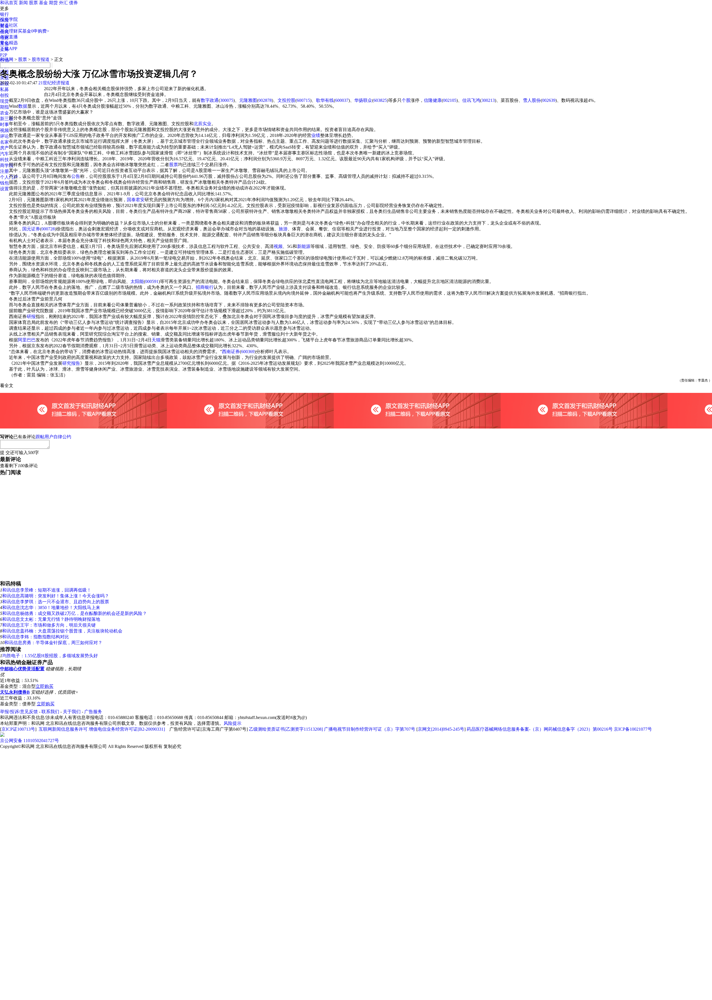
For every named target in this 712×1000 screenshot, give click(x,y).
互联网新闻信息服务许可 (63, 729)
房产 (4, 148)
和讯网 (6, 59)
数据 (22, 106)
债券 (73, 2)
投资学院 (9, 19)
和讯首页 (9, 2)
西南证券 (231, 351)
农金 (4, 112)
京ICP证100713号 (18, 729)
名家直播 (9, 37)
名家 (4, 142)
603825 (380, 100)
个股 (406, 100)
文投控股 (286, 100)
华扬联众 (363, 100)
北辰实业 (202, 123)
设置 (4, 188)
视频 (4, 130)
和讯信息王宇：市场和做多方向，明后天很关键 (49, 625)
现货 (4, 101)
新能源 (303, 246)
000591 (152, 281)
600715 (303, 100)
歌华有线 (325, 100)
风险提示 (232, 723)
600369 (247, 351)
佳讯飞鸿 (471, 100)
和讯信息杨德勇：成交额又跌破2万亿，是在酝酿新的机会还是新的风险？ (74, 613)
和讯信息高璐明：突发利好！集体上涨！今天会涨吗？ (55, 595)
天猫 (156, 340)
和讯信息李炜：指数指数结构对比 (35, 636)
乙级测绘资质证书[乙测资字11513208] (286, 729)
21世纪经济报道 (54, 82)
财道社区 (9, 25)
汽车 (4, 153)
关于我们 (72, 711)
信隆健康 (433, 100)
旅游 (283, 228)
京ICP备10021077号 (633, 729)
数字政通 (210, 100)
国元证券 (31, 228)
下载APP (8, 48)
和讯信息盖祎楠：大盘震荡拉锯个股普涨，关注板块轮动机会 (62, 631)
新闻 (23, 2)
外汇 (63, 2)
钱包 (4, 183)
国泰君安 (136, 199)
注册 (4, 171)
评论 (4, 136)
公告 (75, 176)
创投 (4, 95)
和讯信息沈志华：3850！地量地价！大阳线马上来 (51, 607)
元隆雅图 (248, 100)
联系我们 (50, 711)
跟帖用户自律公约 (53, 436)
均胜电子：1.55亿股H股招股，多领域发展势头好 (50, 655)
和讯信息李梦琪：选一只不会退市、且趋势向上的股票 (55, 601)
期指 (4, 107)
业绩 (315, 135)
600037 (341, 100)
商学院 (6, 165)
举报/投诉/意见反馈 (19, 711)
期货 (53, 2)
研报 (31, 316)
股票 (33, 2)
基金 (43, 2)
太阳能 (137, 281)
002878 (265, 100)
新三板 (6, 118)
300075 (226, 100)
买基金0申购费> (33, 31)
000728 (48, 228)
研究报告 (71, 363)
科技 (4, 159)
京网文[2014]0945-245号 (441, 729)
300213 (488, 100)
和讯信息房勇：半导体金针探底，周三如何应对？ (53, 642)
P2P (3, 55)
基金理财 (9, 31)
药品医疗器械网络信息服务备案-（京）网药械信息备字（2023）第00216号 (540, 729)
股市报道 (41, 59)
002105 (449, 100)
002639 (548, 100)
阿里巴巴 (27, 340)
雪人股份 (532, 100)
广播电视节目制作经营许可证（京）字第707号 (369, 729)
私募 (4, 89)
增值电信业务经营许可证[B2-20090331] (127, 729)
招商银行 (205, 287)
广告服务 (93, 711)
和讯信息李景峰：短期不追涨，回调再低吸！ (46, 590)
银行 (4, 14)
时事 (4, 124)
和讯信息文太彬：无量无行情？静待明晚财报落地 (51, 619)
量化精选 (9, 42)
